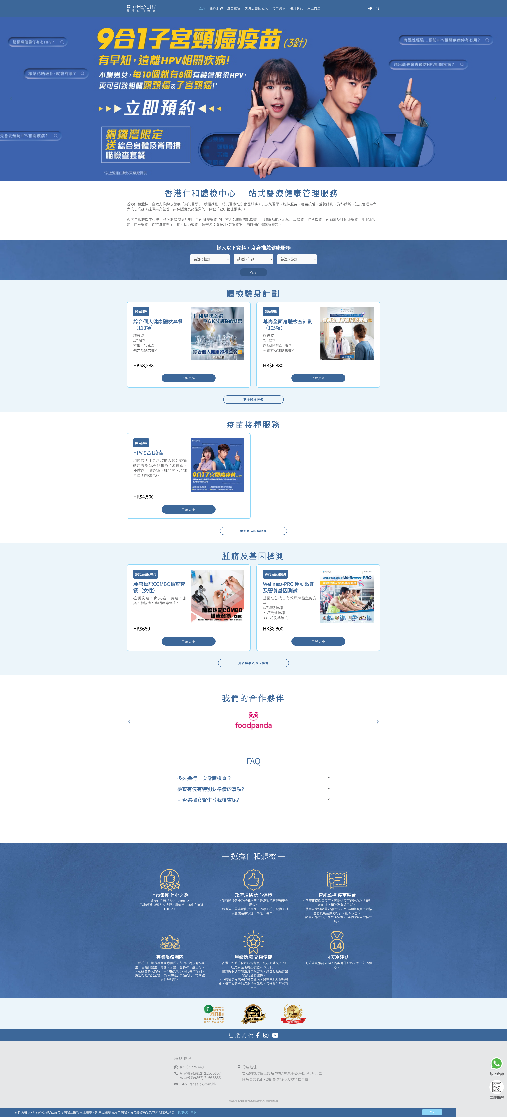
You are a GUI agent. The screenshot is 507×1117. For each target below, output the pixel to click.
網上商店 (314, 8)
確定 (253, 272)
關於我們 (296, 8)
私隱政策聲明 (187, 1112)
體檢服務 (216, 8)
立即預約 (497, 1097)
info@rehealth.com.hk (198, 1084)
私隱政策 (274, 1100)
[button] (129, 721)
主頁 (202, 8)
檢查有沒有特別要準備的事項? (210, 788)
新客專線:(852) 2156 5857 (200, 1073)
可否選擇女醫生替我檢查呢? (208, 799)
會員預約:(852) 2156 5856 (200, 1077)
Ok (432, 1112)
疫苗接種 (234, 8)
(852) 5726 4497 (193, 1066)
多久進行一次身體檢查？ (204, 777)
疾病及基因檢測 (256, 8)
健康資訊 (279, 8)
